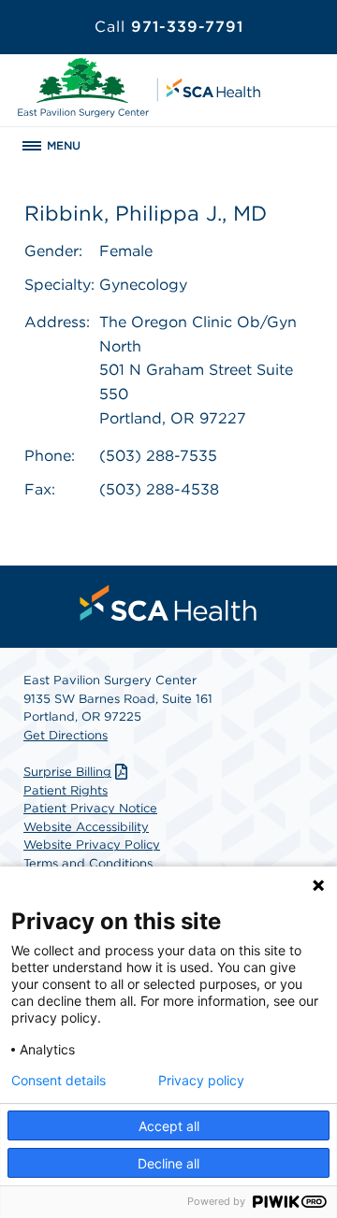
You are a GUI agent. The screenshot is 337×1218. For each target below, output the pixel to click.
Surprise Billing (67, 772)
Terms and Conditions (88, 863)
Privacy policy (201, 1080)
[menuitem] (168, 603)
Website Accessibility (86, 827)
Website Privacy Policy (91, 845)
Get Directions (65, 735)
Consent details (58, 1080)
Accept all (169, 1126)
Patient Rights (65, 790)
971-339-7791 (169, 27)
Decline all (168, 1163)
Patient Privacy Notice (90, 808)
